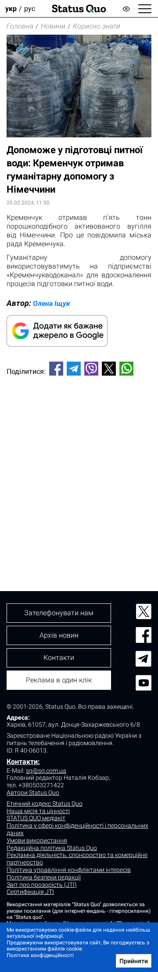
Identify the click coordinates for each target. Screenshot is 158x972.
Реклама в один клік (59, 680)
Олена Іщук (51, 303)
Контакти (58, 657)
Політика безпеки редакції (44, 877)
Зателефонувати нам (58, 613)
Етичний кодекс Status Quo (45, 803)
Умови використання (37, 840)
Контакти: (23, 761)
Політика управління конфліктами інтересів (69, 869)
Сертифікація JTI (30, 891)
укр (11, 8)
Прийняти (133, 961)
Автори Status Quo (33, 792)
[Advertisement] (79, 469)
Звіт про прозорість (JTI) (42, 884)
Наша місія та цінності (38, 810)
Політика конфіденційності (40, 955)
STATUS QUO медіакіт (36, 817)
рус (29, 8)
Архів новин (59, 635)
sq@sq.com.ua (46, 770)
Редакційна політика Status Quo (52, 847)
